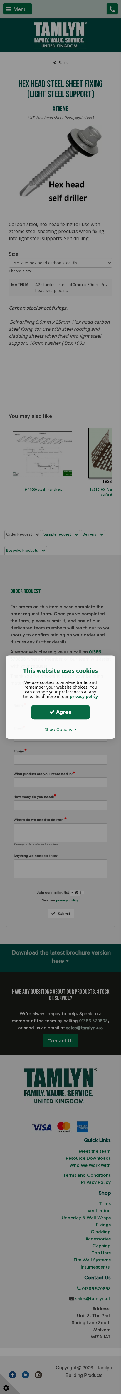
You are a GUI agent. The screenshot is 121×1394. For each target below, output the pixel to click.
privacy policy (84, 696)
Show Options (59, 729)
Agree (63, 711)
